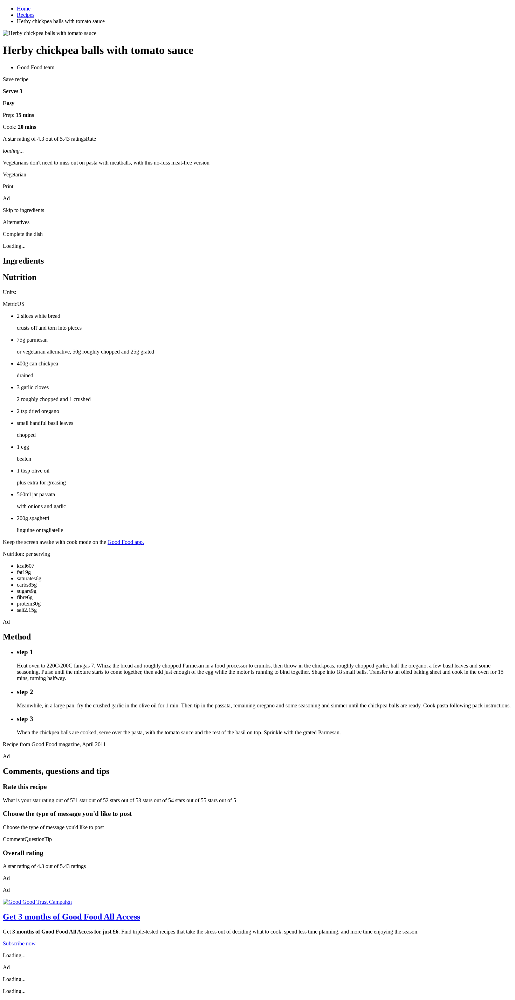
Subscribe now (19, 943)
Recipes (25, 15)
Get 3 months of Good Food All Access (71, 916)
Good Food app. (126, 542)
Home (23, 9)
